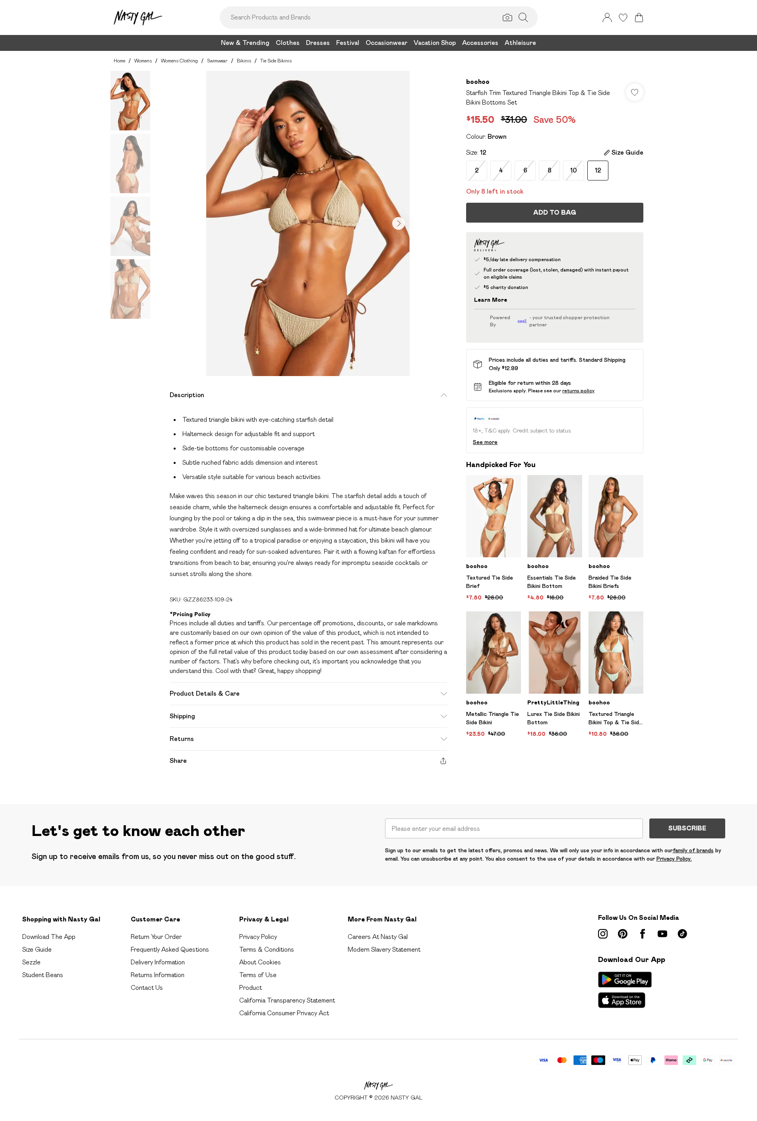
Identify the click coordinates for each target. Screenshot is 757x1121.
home (119, 60)
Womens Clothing (179, 60)
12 (598, 170)
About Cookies (260, 962)
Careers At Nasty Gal (378, 936)
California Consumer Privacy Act (284, 1013)
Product (250, 987)
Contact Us (147, 987)
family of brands (693, 850)
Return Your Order (156, 936)
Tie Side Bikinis (276, 60)
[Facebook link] (642, 934)
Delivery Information (158, 962)
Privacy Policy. (674, 858)
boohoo (478, 81)
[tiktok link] (682, 934)
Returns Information (157, 975)
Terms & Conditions (266, 949)
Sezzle (31, 962)
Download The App (49, 936)
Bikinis (244, 60)
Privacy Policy (258, 936)
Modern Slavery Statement (384, 949)
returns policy (578, 390)
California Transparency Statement (287, 1000)
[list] (308, 223)
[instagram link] (603, 934)
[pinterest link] (622, 934)
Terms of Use (258, 975)
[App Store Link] (625, 990)
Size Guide (37, 949)
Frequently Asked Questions (170, 949)
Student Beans (42, 975)
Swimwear (217, 60)
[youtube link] (662, 934)
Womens (143, 60)
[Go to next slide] (398, 223)
